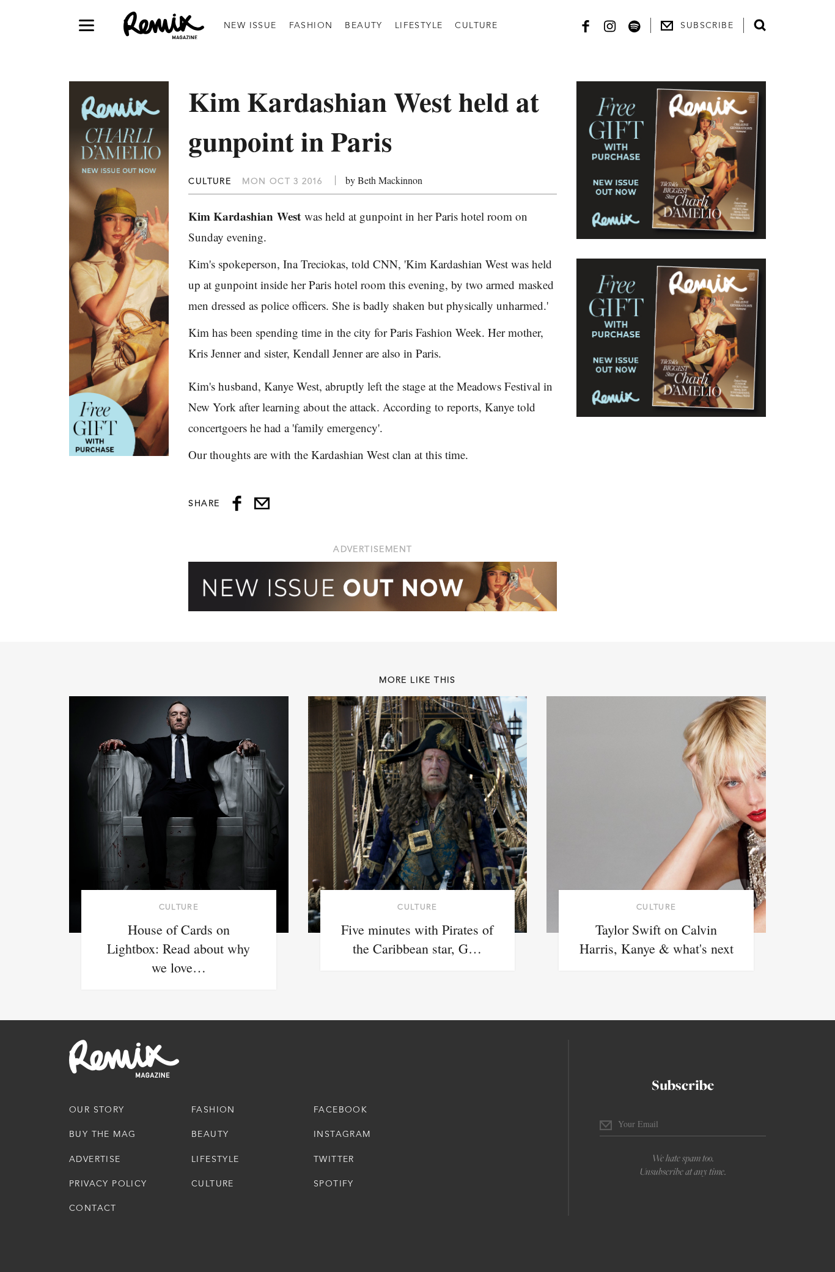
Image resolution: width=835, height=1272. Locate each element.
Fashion (311, 25)
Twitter (334, 1158)
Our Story (97, 1109)
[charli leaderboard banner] (372, 586)
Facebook (340, 1109)
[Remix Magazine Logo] (163, 26)
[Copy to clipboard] (262, 503)
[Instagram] (610, 25)
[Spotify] (634, 25)
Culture (476, 25)
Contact (93, 1207)
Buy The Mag (102, 1133)
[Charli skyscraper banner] (119, 268)
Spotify (334, 1183)
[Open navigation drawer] (86, 25)
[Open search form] (760, 25)
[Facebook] (585, 25)
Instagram (342, 1133)
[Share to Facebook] (237, 503)
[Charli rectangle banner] (671, 160)
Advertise (95, 1158)
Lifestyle (419, 25)
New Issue (250, 25)
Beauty (363, 25)
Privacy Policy (108, 1183)
